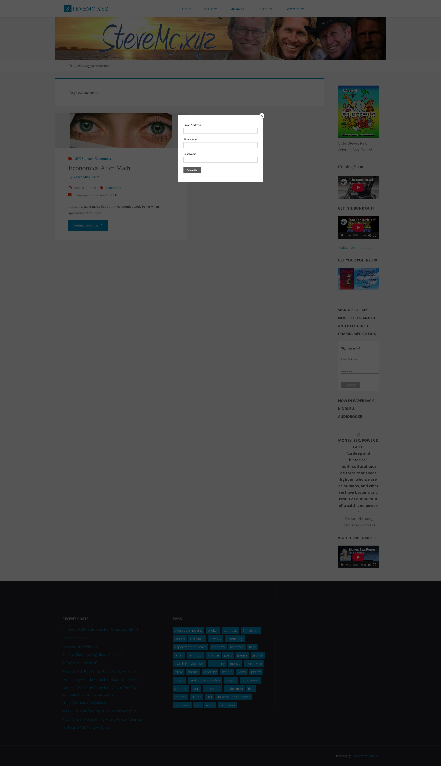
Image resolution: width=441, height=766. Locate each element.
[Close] (261, 115)
